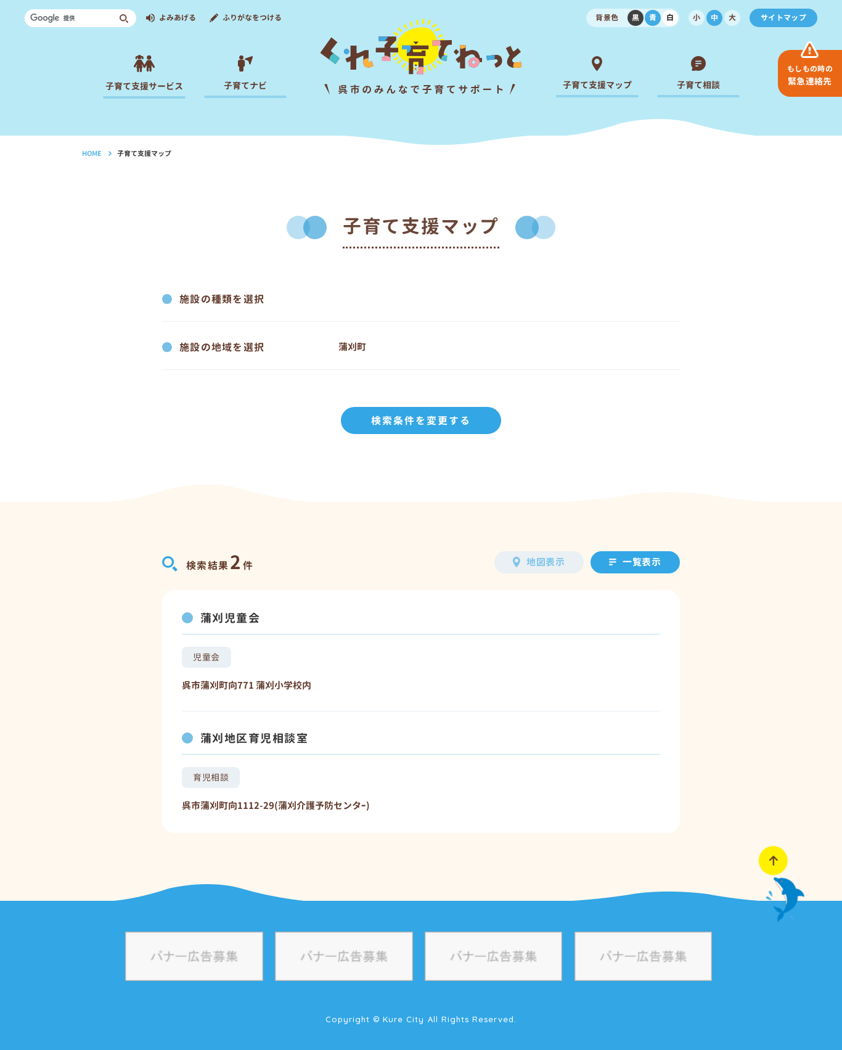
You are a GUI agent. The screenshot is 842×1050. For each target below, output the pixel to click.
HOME (92, 153)
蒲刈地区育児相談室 (254, 738)
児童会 (206, 657)
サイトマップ (783, 17)
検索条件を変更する (420, 420)
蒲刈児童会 (230, 618)
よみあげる (177, 17)
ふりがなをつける (252, 17)
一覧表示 (642, 562)
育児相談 (211, 777)
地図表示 (546, 562)
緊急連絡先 (810, 75)
